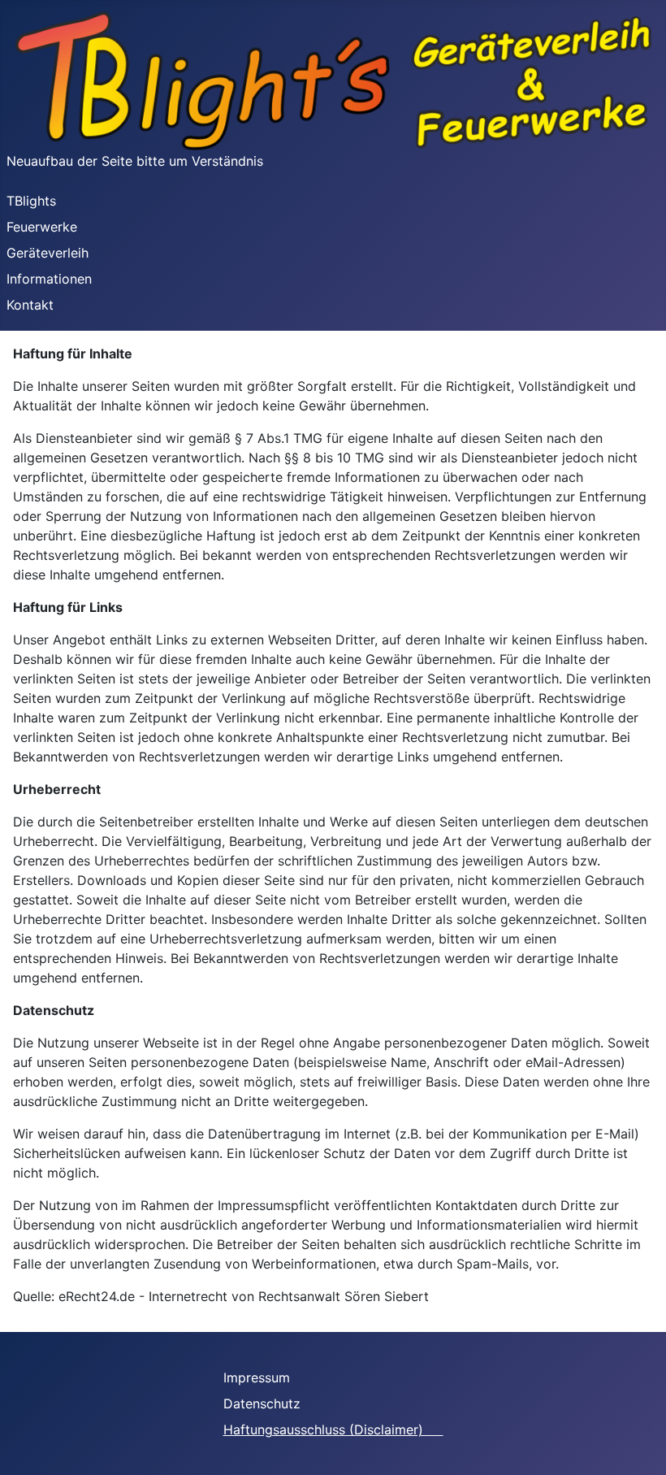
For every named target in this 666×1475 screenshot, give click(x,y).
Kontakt (30, 305)
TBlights (31, 201)
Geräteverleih (47, 253)
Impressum (266, 1377)
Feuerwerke (41, 227)
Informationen (49, 279)
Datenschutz (272, 1403)
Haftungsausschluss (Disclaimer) (333, 1429)
